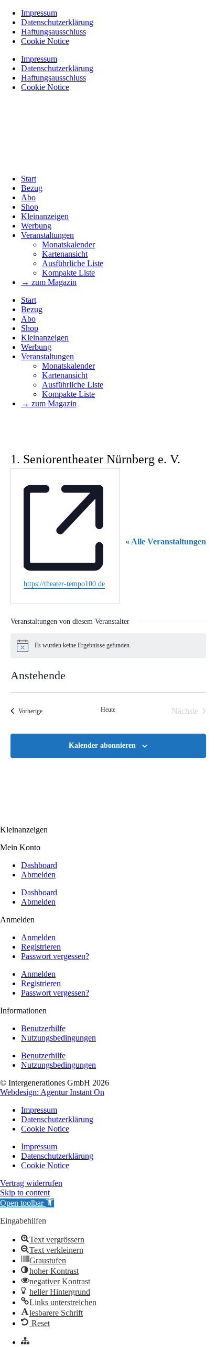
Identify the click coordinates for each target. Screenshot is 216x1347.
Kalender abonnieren (102, 745)
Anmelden (38, 937)
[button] (27, 1202)
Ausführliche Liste (72, 263)
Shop (29, 206)
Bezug (31, 188)
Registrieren (41, 946)
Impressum (39, 12)
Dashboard (39, 865)
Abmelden (38, 874)
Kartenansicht (65, 253)
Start (28, 178)
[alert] (108, 645)
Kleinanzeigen (45, 216)
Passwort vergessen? (55, 956)
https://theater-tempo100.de (64, 584)
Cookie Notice (45, 41)
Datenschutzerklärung (57, 22)
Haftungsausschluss (53, 31)
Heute (108, 709)
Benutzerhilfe (43, 1028)
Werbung (36, 225)
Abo (28, 197)
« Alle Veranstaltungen (165, 541)
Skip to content (25, 1192)
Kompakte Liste (68, 272)
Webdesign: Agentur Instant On (52, 1092)
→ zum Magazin (49, 282)
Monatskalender (68, 244)
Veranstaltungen (47, 235)
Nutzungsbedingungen (58, 1037)
